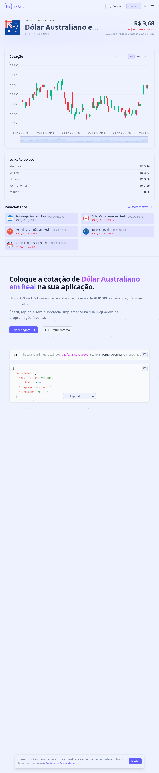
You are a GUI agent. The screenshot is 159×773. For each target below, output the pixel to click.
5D (116, 56)
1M (124, 56)
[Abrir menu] (152, 6)
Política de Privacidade (60, 763)
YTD (146, 56)
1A (138, 56)
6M (131, 56)
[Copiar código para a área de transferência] (145, 354)
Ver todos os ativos (138, 207)
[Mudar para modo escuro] (145, 6)
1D (109, 56)
